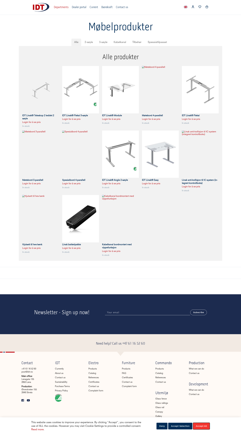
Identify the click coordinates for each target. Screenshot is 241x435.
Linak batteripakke (71, 245)
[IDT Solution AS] (41, 7)
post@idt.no (27, 372)
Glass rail (159, 408)
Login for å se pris (31, 122)
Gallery (158, 416)
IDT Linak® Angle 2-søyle (115, 180)
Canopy (159, 412)
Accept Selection (180, 426)
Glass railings (161, 403)
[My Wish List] (199, 7)
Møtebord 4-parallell (152, 116)
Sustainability (61, 382)
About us (59, 373)
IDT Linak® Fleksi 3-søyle (75, 116)
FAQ (124, 373)
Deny (162, 426)
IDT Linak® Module (112, 116)
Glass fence (161, 399)
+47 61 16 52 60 (133, 344)
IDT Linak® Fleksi (191, 116)
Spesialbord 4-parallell (73, 180)
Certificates (93, 382)
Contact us (60, 378)
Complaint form (95, 391)
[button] (192, 7)
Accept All (201, 426)
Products (92, 369)
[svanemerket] (58, 401)
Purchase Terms (62, 386)
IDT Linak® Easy (150, 180)
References (93, 378)
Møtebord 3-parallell (32, 180)
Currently (59, 369)
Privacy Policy (61, 391)
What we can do (196, 369)
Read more (37, 429)
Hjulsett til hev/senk (32, 245)
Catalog (92, 373)
